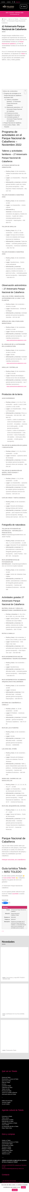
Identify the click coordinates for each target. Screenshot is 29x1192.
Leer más (15, 1190)
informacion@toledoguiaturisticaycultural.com (13, 1168)
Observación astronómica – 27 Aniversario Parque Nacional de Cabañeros (15, 109)
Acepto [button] (23, 1187)
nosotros (3, 2)
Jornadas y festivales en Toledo (9, 1123)
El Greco (4, 1084)
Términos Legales (6, 1102)
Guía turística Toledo (9, 878)
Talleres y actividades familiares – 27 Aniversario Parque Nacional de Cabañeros (14, 102)
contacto (9, 2)
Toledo (23, 53)
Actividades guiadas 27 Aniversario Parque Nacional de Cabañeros (14, 119)
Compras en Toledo (6, 1152)
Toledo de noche (6, 1153)
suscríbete (15, 893)
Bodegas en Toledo (6, 1148)
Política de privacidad (7, 1100)
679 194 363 (13, 1180)
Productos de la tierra (12, 113)
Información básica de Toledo (9, 1094)
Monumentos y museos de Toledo (10, 1079)
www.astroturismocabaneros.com (16, 340)
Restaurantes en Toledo (7, 1145)
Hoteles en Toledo (6, 1140)
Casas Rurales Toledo (7, 1143)
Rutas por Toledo (6, 1082)
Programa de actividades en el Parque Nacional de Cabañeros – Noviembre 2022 (13, 95)
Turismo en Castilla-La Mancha (9, 1092)
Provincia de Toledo (6, 1090)
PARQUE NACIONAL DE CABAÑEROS (14, 859)
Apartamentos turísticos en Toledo (10, 1142)
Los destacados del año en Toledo (10, 1126)
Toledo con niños (6, 1089)
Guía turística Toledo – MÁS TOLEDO (12, 126)
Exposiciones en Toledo (7, 1119)
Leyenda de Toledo (6, 1085)
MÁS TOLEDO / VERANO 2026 (14, 12)
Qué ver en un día (6, 1080)
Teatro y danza (5, 1118)
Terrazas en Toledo (6, 1147)
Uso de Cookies (6, 1104)
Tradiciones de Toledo (7, 1087)
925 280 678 (6, 1180)
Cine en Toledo (5, 1124)
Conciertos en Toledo (7, 1116)
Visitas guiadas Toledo (7, 1150)
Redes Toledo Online (7, 1128)
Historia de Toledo (6, 1077)
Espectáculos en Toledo (7, 1121)
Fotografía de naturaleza (13, 115)
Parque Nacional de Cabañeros (12, 123)
